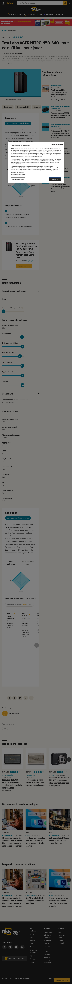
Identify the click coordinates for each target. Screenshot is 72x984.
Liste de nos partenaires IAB (18, 174)
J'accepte (55, 179)
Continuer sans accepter (56, 144)
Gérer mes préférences (18, 179)
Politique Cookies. (19, 163)
